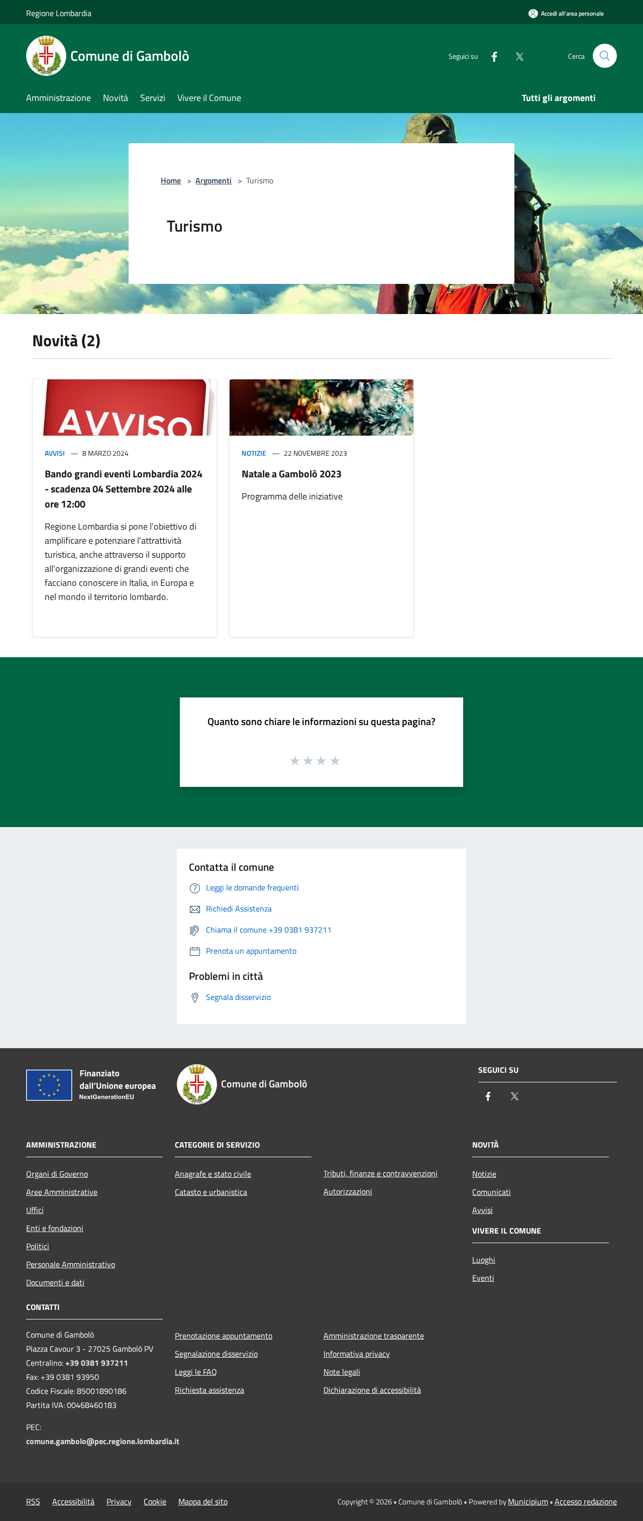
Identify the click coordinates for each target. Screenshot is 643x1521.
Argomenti (213, 180)
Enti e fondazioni (54, 1228)
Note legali (342, 1372)
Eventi (483, 1278)
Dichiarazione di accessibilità (372, 1390)
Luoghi (483, 1260)
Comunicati (491, 1192)
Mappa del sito (203, 1501)
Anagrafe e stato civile (213, 1174)
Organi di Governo (57, 1174)
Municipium (528, 1501)
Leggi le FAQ (196, 1372)
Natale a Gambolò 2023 (292, 473)
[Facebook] (490, 55)
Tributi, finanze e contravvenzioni (381, 1173)
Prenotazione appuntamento (223, 1336)
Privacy (119, 1501)
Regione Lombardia (58, 13)
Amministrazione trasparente (374, 1336)
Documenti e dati (55, 1282)
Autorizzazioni (348, 1191)
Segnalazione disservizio (216, 1354)
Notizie (254, 453)
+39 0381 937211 (96, 1363)
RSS (33, 1501)
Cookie (155, 1501)
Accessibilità (73, 1501)
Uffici (35, 1210)
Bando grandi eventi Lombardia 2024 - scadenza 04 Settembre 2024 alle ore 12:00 (123, 489)
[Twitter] (515, 55)
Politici (37, 1246)
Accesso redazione (586, 1501)
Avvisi (55, 453)
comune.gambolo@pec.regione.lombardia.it (102, 1441)
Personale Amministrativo (70, 1264)
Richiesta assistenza (209, 1390)
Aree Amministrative (61, 1192)
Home (171, 180)
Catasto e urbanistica (211, 1192)
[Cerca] (605, 56)
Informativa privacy (357, 1354)
